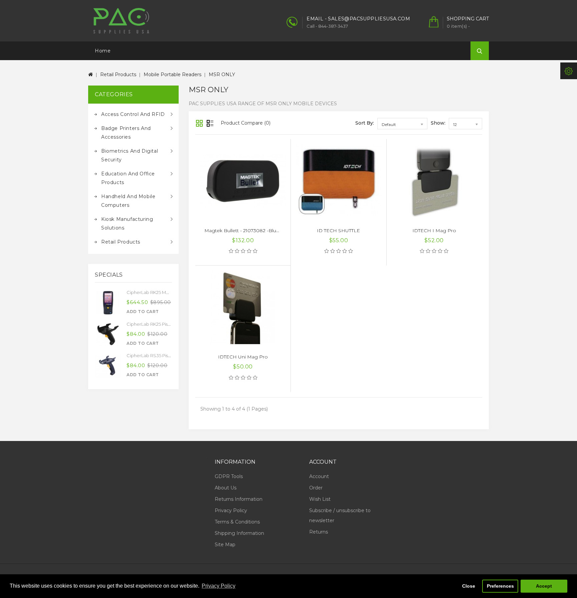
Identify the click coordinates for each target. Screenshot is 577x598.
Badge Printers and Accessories (126, 132)
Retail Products (118, 74)
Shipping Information (239, 533)
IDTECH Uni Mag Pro (243, 357)
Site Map (225, 545)
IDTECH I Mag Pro (434, 231)
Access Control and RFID (133, 114)
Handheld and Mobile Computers (128, 200)
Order (316, 488)
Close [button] (468, 586)
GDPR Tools (229, 476)
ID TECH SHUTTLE (338, 231)
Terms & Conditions (237, 522)
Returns (318, 532)
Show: (438, 123)
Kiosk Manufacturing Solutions (127, 223)
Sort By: (364, 123)
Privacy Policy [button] (218, 586)
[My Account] (568, 70)
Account (319, 476)
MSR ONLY (222, 74)
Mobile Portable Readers (172, 74)
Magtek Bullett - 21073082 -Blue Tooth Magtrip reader (267, 231)
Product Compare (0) (245, 123)
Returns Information (238, 499)
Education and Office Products (128, 178)
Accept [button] (544, 586)
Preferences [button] (500, 586)
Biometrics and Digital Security (129, 155)
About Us (225, 488)
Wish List (320, 499)
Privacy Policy (231, 510)
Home (103, 51)
